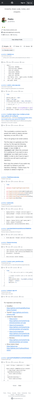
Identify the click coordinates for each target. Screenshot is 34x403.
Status (18, 393)
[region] (17, 72)
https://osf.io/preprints (16, 325)
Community (24, 393)
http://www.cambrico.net (10, 30)
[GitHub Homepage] (12, 398)
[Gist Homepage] (12, 3)
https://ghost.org (12, 346)
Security (14, 393)
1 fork (8, 267)
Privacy (9, 393)
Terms (4, 393)
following (14, 34)
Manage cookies (19, 394)
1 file (4, 91)
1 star (21, 209)
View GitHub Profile (17, 39)
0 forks (9, 62)
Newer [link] (14, 385)
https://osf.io (13, 319)
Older (19, 385)
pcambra (3, 54)
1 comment (15, 91)
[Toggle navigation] (2, 3)
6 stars (21, 234)
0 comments (16, 62)
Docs (29, 393)
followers (6, 34)
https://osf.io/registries (16, 331)
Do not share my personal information (17, 396)
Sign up (29, 3)
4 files (4, 62)
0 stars (22, 62)
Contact (12, 394)
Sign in (23, 3)
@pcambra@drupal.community (11, 32)
